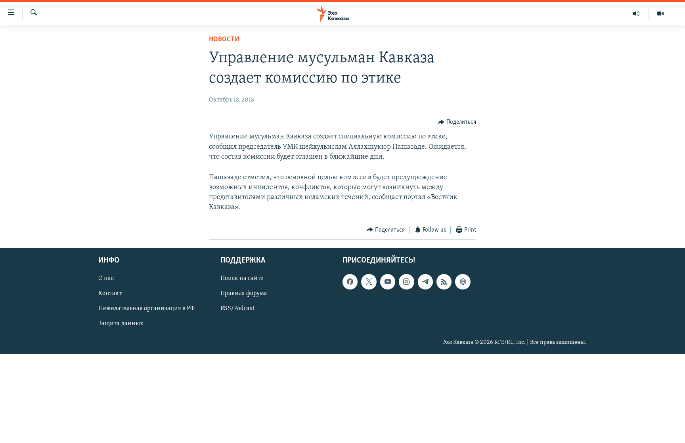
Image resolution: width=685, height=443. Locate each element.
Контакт (110, 294)
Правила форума (243, 294)
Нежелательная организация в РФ (146, 309)
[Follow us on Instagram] (406, 282)
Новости (224, 39)
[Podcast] (462, 282)
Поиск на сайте (242, 279)
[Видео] (660, 13)
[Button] (457, 122)
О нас (106, 279)
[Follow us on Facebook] (350, 282)
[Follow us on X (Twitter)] (368, 282)
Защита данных (120, 324)
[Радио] (636, 13)
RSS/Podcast (237, 309)
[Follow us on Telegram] (425, 282)
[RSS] (444, 282)
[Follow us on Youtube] (387, 282)
